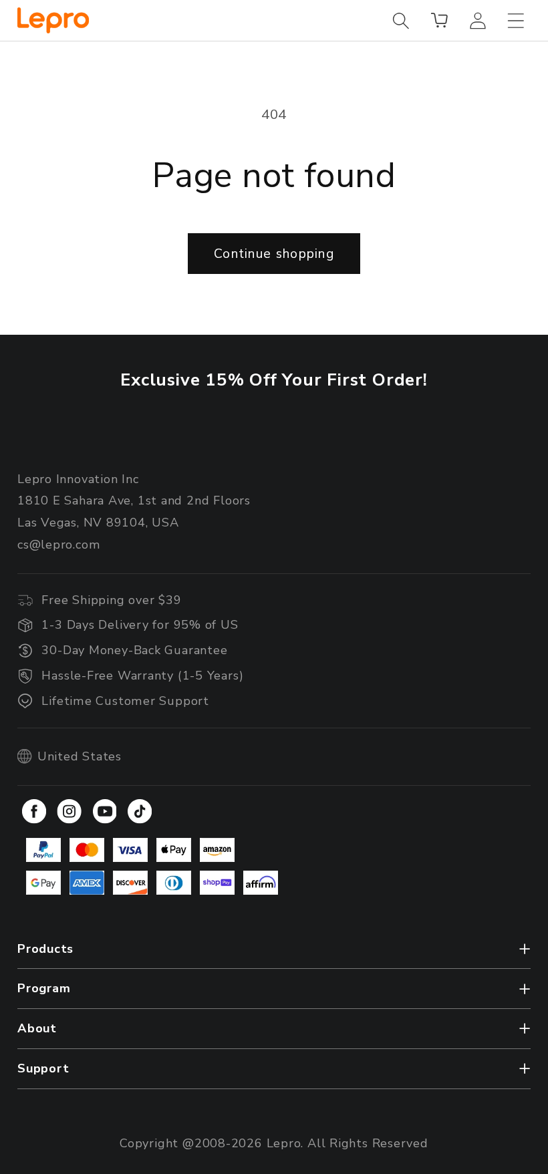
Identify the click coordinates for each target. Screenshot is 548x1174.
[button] (401, 20)
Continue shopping (274, 254)
